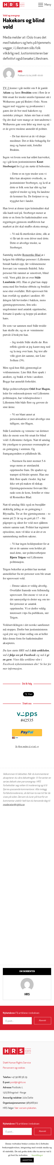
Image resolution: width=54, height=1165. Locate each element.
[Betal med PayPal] (27, 732)
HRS (20, 71)
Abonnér (42, 1021)
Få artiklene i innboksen (21, 1013)
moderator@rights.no (13, 805)
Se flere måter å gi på (25, 746)
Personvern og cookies (14, 1068)
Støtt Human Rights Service (17, 1063)
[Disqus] (27, 847)
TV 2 (6, 88)
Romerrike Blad (31, 255)
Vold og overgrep (11, 16)
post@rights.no (18, 1082)
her (45, 664)
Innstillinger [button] (37, 1155)
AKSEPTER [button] (27, 1160)
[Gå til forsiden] (17, 1051)
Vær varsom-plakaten (25, 1108)
